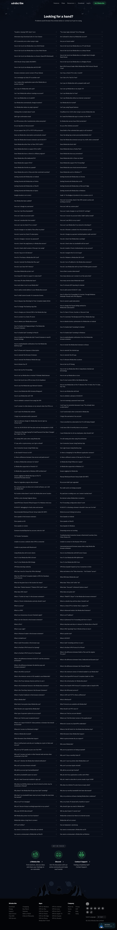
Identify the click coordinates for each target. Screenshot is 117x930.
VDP (77, 909)
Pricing (11, 909)
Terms (69, 909)
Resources (70, 3)
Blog (77, 911)
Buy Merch (26, 909)
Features (56, 3)
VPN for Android (56, 906)
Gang (77, 913)
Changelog (26, 906)
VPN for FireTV (56, 911)
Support (11, 911)
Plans (63, 3)
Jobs (69, 911)
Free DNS (11, 916)
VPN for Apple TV (57, 913)
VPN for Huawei (56, 916)
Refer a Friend (27, 913)
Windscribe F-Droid (44, 920)
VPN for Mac (42, 909)
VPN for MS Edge (44, 916)
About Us (70, 906)
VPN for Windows (44, 906)
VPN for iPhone (43, 918)
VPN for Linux (56, 909)
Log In (88, 3)
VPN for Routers (56, 918)
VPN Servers (12, 918)
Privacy (78, 906)
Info (69, 913)
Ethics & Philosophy (28, 916)
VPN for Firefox (43, 913)
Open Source (12, 913)
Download (81, 3)
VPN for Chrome (43, 911)
